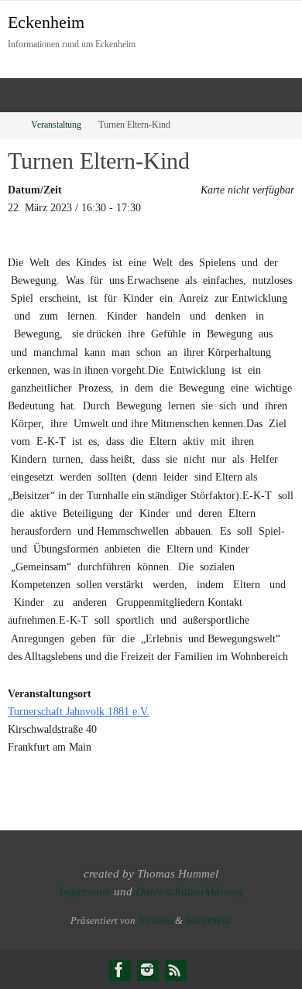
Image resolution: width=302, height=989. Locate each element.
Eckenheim (46, 22)
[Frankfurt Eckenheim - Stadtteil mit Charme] (119, 970)
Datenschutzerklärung (189, 891)
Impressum (85, 891)
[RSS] (175, 970)
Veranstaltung (56, 125)
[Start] (10, 125)
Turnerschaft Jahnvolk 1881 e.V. (78, 711)
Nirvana (155, 920)
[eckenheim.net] (147, 970)
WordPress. (208, 920)
